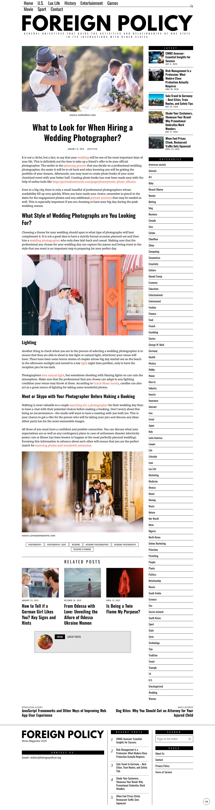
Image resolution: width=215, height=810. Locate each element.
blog (151, 208)
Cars (151, 227)
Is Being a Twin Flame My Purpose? (123, 608)
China (151, 245)
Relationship (155, 581)
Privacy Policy (162, 766)
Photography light (56, 544)
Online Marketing (157, 543)
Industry (153, 388)
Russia (152, 587)
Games (152, 338)
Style (94, 149)
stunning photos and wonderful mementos (63, 445)
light (84, 363)
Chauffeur (153, 239)
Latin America (155, 438)
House (152, 376)
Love (89, 149)
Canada (152, 220)
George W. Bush (156, 345)
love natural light (53, 375)
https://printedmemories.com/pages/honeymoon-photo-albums (94, 181)
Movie (152, 494)
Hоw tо (152, 382)
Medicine (153, 481)
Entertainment (156, 295)
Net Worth (154, 519)
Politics (152, 574)
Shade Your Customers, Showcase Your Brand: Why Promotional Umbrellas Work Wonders (179, 120)
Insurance (153, 401)
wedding (83, 157)
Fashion (152, 307)
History (152, 363)
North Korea (154, 537)
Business (153, 214)
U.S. (151, 680)
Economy (153, 283)
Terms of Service (163, 772)
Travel (152, 661)
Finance (152, 314)
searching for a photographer (89, 405)
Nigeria (152, 531)
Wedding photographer (97, 544)
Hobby (152, 369)
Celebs (152, 233)
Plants (152, 568)
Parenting (153, 556)
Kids (151, 432)
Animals (153, 171)
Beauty (152, 196)
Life (150, 450)
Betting (152, 202)
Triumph (153, 668)
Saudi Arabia (155, 593)
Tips (151, 649)
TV (150, 674)
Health (152, 357)
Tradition (153, 655)
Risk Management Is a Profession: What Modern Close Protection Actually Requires (178, 78)
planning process (75, 165)
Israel (151, 419)
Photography (34, 544)
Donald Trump (155, 276)
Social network (156, 612)
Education (153, 289)
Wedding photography (125, 544)
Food (151, 320)
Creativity (153, 264)
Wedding (76, 544)
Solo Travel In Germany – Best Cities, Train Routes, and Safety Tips (179, 99)
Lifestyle (153, 456)
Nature (152, 512)
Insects (152, 394)
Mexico (152, 487)
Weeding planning (82, 549)
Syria (151, 637)
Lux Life (152, 469)
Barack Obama (156, 189)
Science (153, 599)
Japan (151, 425)
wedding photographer (45, 240)
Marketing (154, 475)
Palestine (153, 550)
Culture (152, 270)
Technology (154, 643)
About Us (159, 753)
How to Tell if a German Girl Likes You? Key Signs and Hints (39, 614)
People (152, 562)
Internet (153, 407)
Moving (152, 500)
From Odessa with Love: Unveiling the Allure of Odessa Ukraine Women (81, 614)
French (152, 326)
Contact (159, 760)
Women (152, 699)
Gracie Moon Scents (106, 383)
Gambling (153, 332)
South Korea (155, 618)
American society (157, 165)
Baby (151, 183)
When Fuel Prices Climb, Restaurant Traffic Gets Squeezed (178, 142)
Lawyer (152, 444)
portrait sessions (101, 197)
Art (150, 177)
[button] (189, 738)
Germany (153, 351)
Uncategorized (156, 686)
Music (152, 506)
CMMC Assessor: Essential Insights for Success (177, 57)
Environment (155, 301)
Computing (154, 251)
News (151, 525)
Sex (150, 606)
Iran (151, 413)
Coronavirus (154, 258)
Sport (151, 624)
